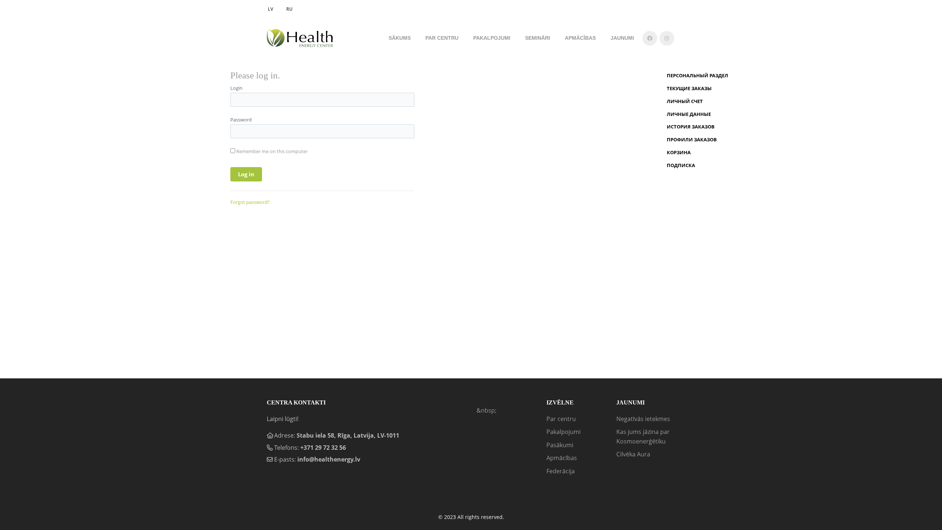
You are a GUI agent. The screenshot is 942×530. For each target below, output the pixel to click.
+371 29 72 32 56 (323, 448)
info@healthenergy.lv (328, 459)
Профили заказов (692, 139)
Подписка (681, 165)
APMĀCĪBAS (580, 38)
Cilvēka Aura (633, 454)
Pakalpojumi (563, 432)
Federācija (560, 471)
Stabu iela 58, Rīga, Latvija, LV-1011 (348, 435)
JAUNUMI (622, 38)
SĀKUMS (400, 38)
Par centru (561, 419)
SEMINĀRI (537, 38)
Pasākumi (559, 445)
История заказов (691, 126)
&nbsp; (486, 410)
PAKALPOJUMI (491, 38)
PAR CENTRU (441, 38)
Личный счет (685, 101)
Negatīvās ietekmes (643, 419)
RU (289, 9)
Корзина (679, 152)
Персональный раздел (697, 75)
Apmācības (561, 458)
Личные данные (689, 114)
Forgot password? (250, 202)
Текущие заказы (689, 88)
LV (270, 9)
